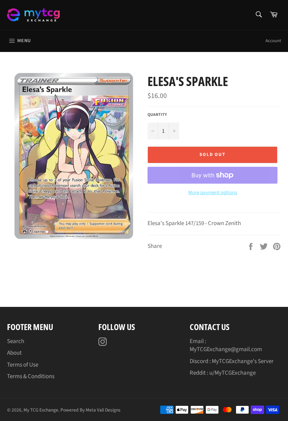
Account (273, 41)
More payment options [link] (212, 192)
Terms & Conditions (30, 376)
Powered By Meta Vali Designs (90, 410)
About (14, 353)
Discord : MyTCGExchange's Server (232, 361)
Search (15, 341)
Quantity (157, 115)
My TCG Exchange (41, 410)
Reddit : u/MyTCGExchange (223, 373)
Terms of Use (22, 365)
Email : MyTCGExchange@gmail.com (226, 345)
